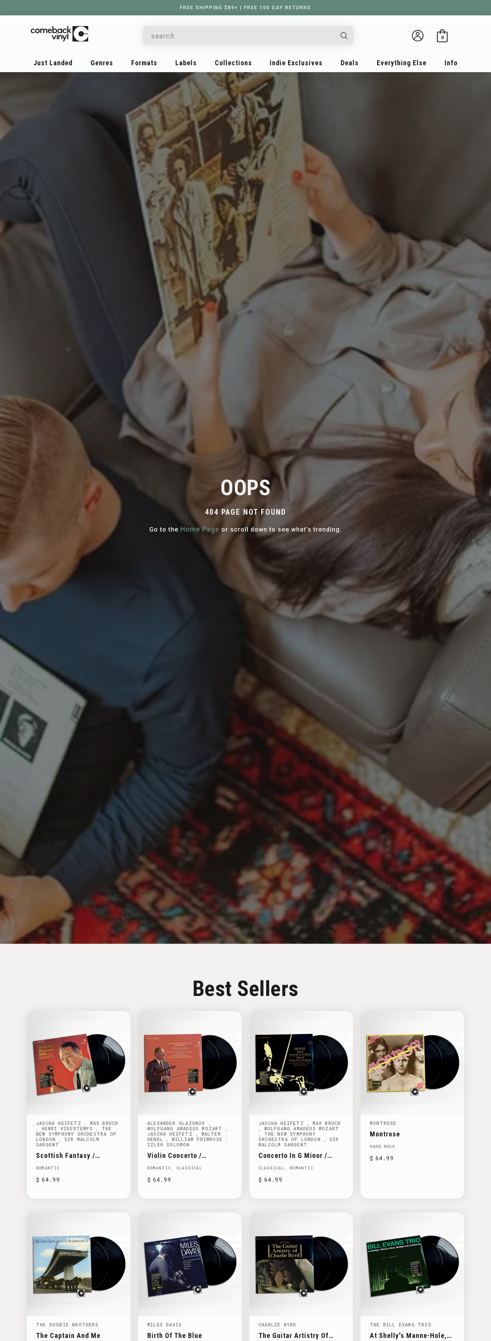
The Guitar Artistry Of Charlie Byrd (294, 1335)
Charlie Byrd (277, 1324)
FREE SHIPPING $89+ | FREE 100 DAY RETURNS (245, 7)
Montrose (383, 1123)
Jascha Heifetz (60, 1123)
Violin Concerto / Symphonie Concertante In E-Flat (189, 1155)
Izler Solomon (168, 1144)
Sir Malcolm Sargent (67, 1142)
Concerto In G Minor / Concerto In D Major (293, 1155)
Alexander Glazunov (177, 1123)
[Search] (344, 35)
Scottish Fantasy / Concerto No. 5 (65, 1155)
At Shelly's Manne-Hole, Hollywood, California (408, 1335)
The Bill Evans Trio (401, 1324)
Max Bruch (104, 1123)
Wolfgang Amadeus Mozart (186, 1128)
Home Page (199, 529)
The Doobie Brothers (67, 1324)
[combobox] (242, 36)
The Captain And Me (68, 1335)
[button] (442, 35)
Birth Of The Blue (174, 1335)
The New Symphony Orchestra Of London (76, 1133)
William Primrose (199, 1139)
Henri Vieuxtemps (69, 1128)
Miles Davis (164, 1324)
